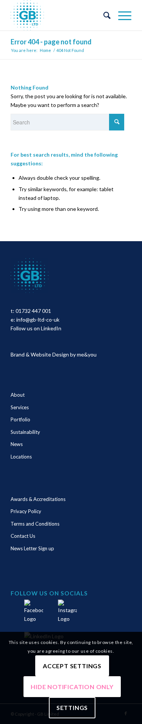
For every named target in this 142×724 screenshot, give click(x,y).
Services (20, 407)
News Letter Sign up (32, 548)
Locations (21, 457)
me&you (87, 354)
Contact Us (23, 536)
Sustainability (25, 432)
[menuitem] (103, 15)
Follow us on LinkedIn (36, 328)
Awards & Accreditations (38, 499)
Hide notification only (72, 686)
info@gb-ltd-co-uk (37, 319)
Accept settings (72, 665)
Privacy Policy (26, 511)
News (17, 444)
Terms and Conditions (35, 524)
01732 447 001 (33, 311)
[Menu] (121, 15)
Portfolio (20, 419)
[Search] (103, 15)
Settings (72, 707)
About (18, 395)
